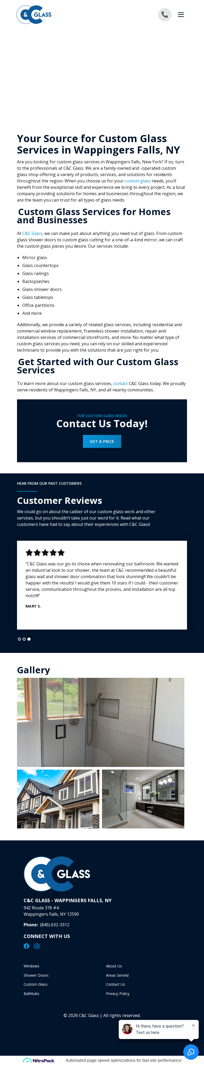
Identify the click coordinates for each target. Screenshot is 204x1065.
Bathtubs (31, 993)
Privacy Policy (117, 993)
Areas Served (117, 975)
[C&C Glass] (59, 14)
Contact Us (115, 984)
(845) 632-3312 (54, 925)
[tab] (19, 639)
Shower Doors (36, 975)
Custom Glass (36, 984)
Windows (31, 965)
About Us (114, 965)
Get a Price (102, 441)
